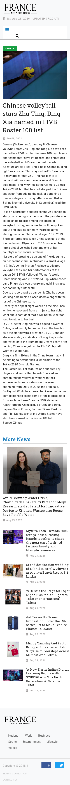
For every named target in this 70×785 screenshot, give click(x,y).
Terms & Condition (15, 773)
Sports (12, 741)
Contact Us (10, 779)
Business (44, 735)
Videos (12, 747)
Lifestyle (52, 741)
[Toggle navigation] (7, 29)
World (29, 735)
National (13, 735)
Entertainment (31, 741)
